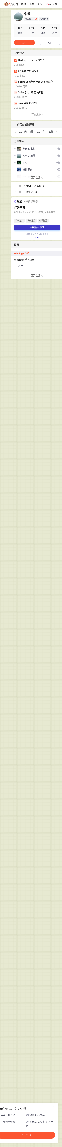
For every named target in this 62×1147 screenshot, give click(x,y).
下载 (31, 4)
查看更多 (36, 114)
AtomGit (53, 4)
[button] (15, 131)
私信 (50, 42)
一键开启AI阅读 (37, 227)
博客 (23, 4)
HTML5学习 (30, 191)
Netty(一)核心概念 (34, 185)
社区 (40, 4)
